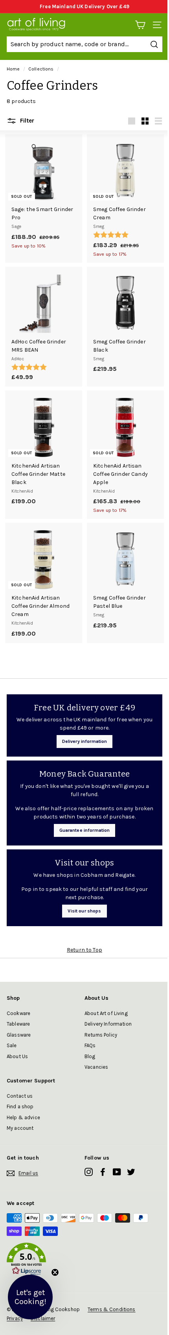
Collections (41, 69)
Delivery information (84, 741)
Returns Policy (100, 1035)
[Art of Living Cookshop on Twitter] (131, 1172)
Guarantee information (84, 830)
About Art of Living (106, 1013)
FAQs (90, 1045)
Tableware (18, 1024)
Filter (26, 120)
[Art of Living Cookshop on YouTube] (117, 1172)
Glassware (19, 1035)
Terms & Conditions (112, 1309)
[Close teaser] (55, 1272)
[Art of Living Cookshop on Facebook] (103, 1172)
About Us (17, 1056)
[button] (84, 1260)
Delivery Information (108, 1024)
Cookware (18, 1013)
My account (20, 1128)
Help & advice (23, 1117)
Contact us (20, 1096)
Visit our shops (84, 911)
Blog (90, 1056)
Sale (12, 1045)
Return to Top (84, 950)
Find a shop (20, 1106)
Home (13, 69)
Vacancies (96, 1067)
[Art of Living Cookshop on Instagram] (88, 1172)
